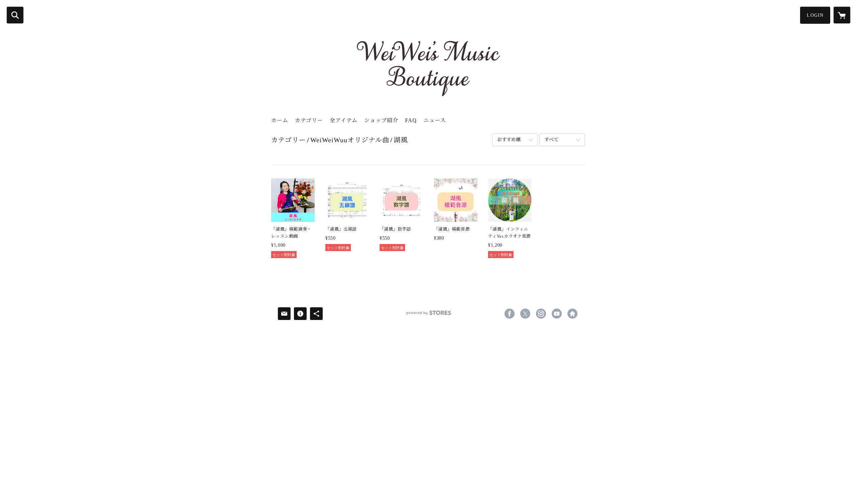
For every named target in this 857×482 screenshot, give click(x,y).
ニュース (434, 120)
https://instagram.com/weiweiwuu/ (541, 314)
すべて (551, 139)
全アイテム (344, 120)
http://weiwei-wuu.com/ (572, 314)
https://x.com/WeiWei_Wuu (525, 314)
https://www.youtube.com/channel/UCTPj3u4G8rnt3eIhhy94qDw (557, 314)
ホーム (279, 120)
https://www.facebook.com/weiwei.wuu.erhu (509, 314)
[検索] (15, 15)
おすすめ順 (509, 139)
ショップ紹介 (381, 120)
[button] (815, 15)
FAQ (411, 120)
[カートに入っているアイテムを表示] (842, 15)
